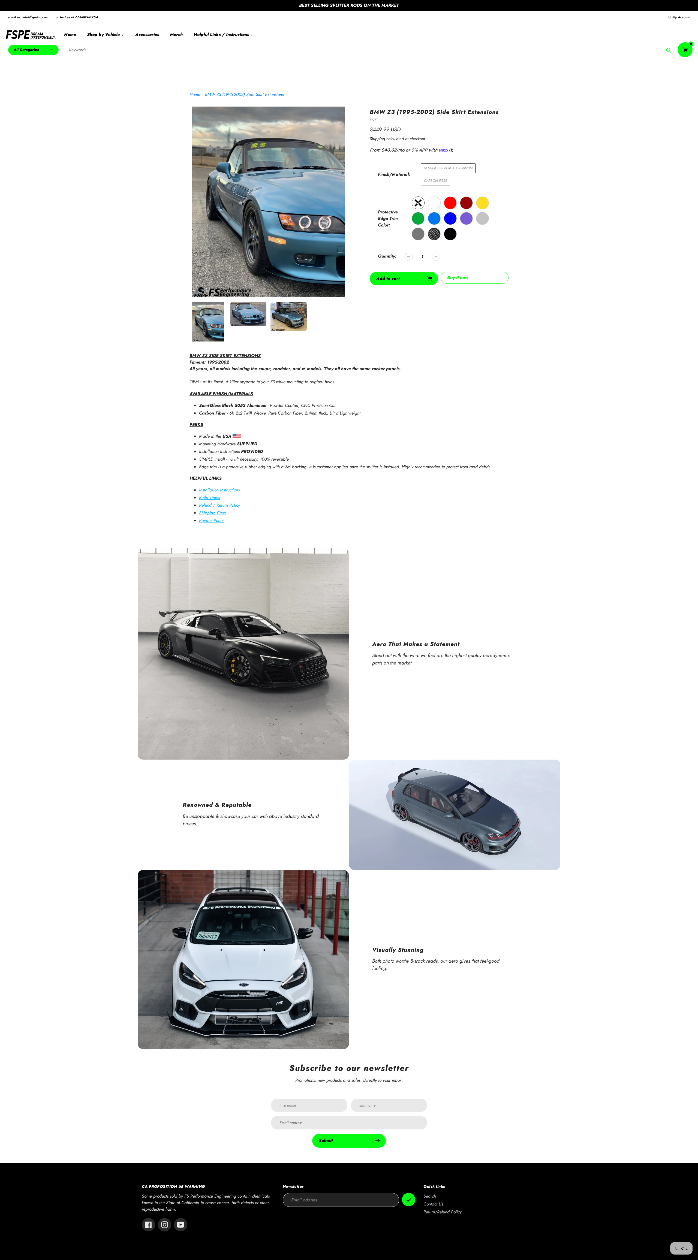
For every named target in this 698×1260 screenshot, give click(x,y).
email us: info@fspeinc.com (28, 17)
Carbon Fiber (435, 180)
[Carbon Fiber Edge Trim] (434, 234)
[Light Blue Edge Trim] (434, 218)
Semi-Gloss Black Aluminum (448, 168)
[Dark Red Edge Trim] (466, 203)
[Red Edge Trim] (450, 203)
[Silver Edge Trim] (482, 218)
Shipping (377, 139)
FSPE (373, 120)
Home (194, 94)
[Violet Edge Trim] (466, 218)
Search (429, 1196)
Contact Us (433, 1204)
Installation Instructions (219, 490)
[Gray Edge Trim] (418, 234)
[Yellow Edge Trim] (482, 203)
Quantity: (387, 256)
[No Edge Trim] (418, 203)
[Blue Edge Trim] (450, 218)
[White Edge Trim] (434, 203)
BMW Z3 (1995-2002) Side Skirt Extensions (244, 94)
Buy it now (457, 277)
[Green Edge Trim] (418, 218)
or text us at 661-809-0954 (77, 17)
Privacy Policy (211, 520)
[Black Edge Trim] (450, 234)
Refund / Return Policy (219, 505)
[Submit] (408, 1199)
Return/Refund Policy (442, 1212)
